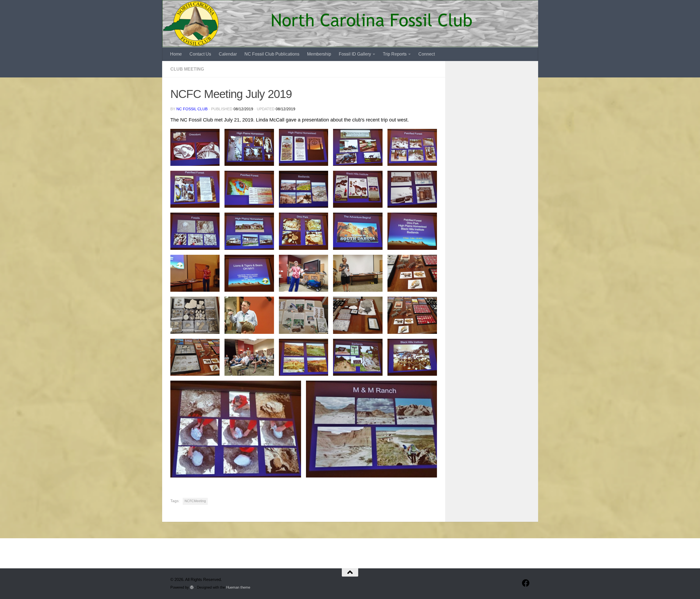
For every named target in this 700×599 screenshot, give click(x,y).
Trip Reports (395, 54)
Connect (426, 54)
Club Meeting (187, 69)
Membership (319, 54)
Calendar (228, 54)
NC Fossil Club (192, 109)
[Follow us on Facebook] (526, 583)
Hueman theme (238, 587)
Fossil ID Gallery (355, 54)
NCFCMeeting (195, 501)
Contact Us (200, 54)
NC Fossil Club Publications (271, 54)
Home (176, 54)
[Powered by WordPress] (192, 587)
